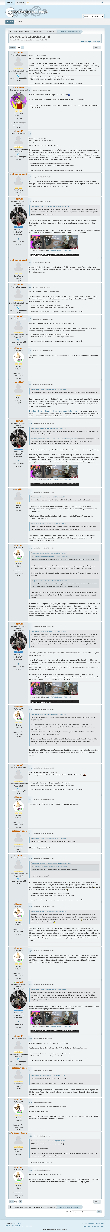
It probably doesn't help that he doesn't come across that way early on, (55, 411)
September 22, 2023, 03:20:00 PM (43, 833)
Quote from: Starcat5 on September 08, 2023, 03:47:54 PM (49, 524)
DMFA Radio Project (55, 250)
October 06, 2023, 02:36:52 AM (43, 1136)
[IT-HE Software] (18, 239)
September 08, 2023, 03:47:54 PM (43, 319)
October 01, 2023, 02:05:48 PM (43, 1070)
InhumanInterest (19, 174)
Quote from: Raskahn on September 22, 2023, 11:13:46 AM (49, 838)
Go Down (12, 47)
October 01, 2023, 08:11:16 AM (43, 1038)
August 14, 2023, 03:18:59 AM (41, 90)
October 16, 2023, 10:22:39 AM (43, 1170)
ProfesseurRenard (19, 831)
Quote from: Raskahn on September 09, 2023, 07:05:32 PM (49, 389)
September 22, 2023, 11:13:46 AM (44, 799)
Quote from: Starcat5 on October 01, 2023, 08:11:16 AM (48, 1075)
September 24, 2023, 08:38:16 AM (44, 906)
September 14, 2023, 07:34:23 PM (43, 626)
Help (84, 1226)
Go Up (11, 1201)
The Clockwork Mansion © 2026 (93, 1224)
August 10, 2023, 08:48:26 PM (37, 55)
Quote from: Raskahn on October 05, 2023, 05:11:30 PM (48, 1141)
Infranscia (19, 87)
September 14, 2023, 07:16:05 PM (43, 548)
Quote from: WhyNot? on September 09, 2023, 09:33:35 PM (49, 428)
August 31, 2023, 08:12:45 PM (41, 287)
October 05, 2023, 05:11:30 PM (43, 1102)
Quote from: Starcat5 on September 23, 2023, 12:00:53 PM (49, 911)
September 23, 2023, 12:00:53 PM (43, 858)
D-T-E (70, 250)
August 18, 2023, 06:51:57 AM (41, 177)
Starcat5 (19, 52)
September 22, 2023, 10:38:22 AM (44, 768)
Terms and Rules (92, 1226)
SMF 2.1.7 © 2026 (12, 1226)
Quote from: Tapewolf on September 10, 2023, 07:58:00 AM (49, 497)
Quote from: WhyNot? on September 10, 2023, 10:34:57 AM (49, 553)
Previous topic (86, 41)
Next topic (97, 41)
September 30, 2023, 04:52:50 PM (43, 951)
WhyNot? (19, 382)
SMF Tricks (17, 1223)
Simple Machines (25, 1226)
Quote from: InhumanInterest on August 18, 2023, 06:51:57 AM (50, 206)
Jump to (68, 1212)
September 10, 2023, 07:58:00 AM (44, 423)
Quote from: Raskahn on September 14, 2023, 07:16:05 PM (49, 631)
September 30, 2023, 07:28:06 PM (43, 984)
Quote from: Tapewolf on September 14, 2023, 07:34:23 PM (49, 714)
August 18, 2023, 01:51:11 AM (37, 138)
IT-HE (65, 250)
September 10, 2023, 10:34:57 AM (44, 492)
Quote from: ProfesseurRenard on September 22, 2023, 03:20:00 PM (51, 863)
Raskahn (19, 348)
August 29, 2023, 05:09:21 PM (41, 262)
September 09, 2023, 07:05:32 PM (43, 351)
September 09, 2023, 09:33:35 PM (43, 384)
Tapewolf (19, 198)
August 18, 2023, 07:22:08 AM (41, 201)
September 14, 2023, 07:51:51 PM (43, 709)
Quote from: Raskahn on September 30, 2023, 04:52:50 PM (49, 989)
